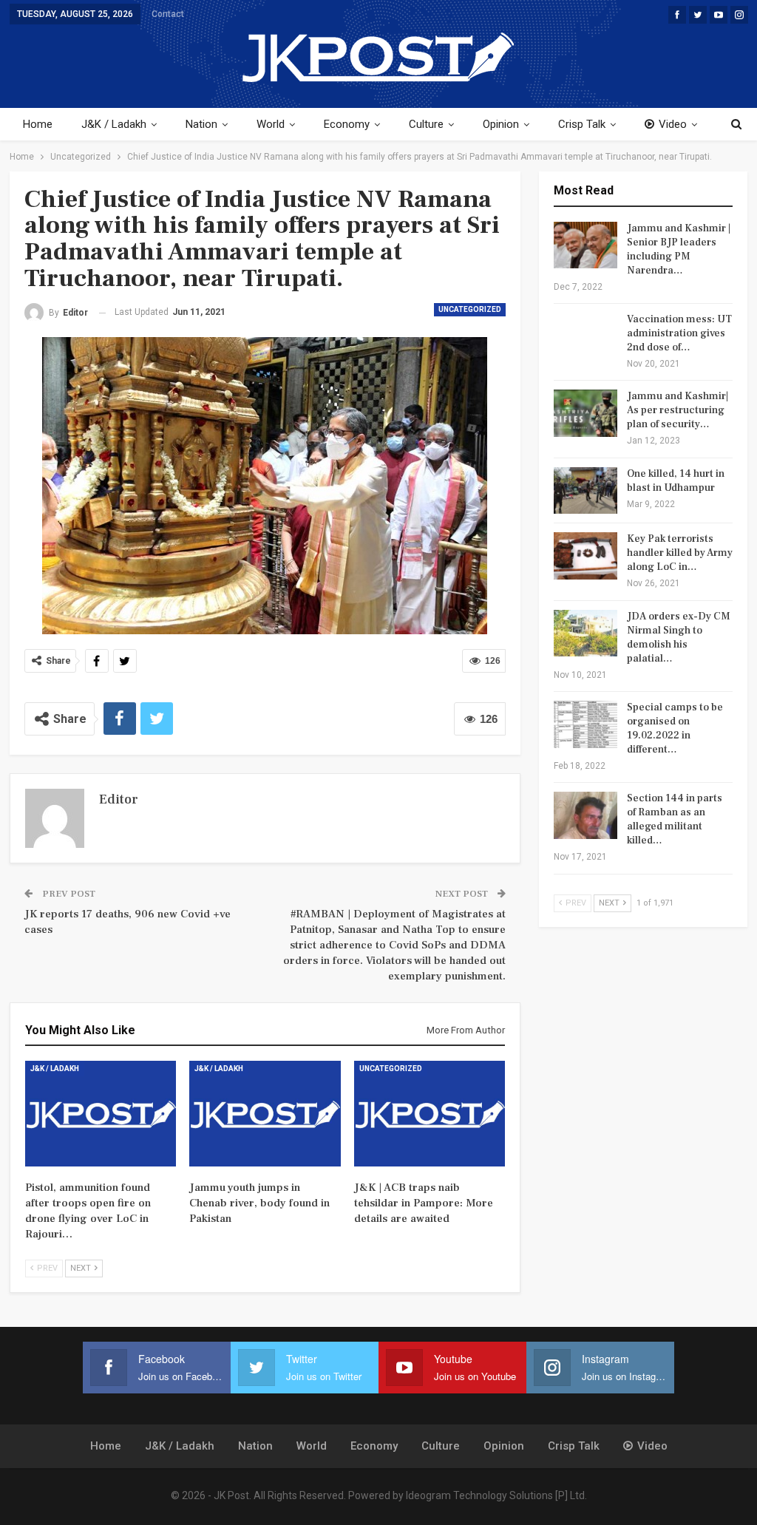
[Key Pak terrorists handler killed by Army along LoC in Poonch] (585, 556)
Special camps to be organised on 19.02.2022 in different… (675, 728)
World (271, 124)
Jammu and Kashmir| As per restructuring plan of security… (677, 410)
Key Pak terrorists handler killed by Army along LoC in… (680, 553)
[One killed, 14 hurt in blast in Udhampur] (585, 490)
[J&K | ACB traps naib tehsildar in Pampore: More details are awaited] (430, 1113)
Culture (426, 124)
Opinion (501, 124)
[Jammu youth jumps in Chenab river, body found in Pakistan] (265, 1113)
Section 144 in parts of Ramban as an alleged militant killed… (674, 819)
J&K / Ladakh (113, 124)
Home (37, 124)
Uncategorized (469, 309)
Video (673, 124)
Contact (168, 14)
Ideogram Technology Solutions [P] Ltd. (496, 1495)
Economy (347, 124)
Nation (201, 124)
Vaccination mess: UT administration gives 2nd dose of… (679, 333)
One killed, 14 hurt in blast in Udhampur (675, 481)
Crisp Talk (581, 124)
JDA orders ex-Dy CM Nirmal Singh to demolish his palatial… (678, 637)
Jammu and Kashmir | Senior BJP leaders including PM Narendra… (678, 249)
